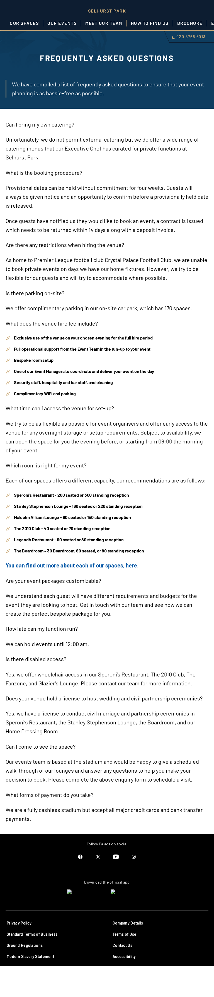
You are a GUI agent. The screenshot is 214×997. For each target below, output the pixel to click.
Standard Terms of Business (32, 934)
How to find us (150, 23)
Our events (62, 23)
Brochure (190, 23)
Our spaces (24, 23)
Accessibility (124, 956)
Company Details (128, 923)
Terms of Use (124, 934)
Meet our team (103, 23)
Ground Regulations (25, 945)
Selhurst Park (107, 10)
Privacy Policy (19, 923)
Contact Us (122, 945)
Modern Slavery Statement (30, 956)
